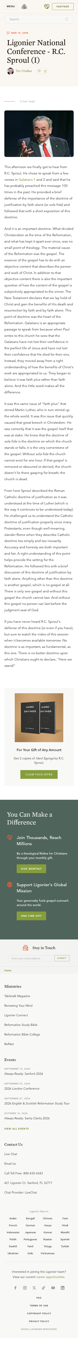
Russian (47, 1239)
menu (11, 6)
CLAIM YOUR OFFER (39, 774)
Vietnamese (48, 1253)
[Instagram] (25, 1288)
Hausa (47, 1225)
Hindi (65, 1225)
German (30, 1225)
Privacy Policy (39, 1321)
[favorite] (39, 71)
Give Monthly (31, 868)
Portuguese (30, 1239)
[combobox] (33, 19)
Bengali (30, 1218)
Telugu (48, 1246)
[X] (34, 1288)
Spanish (65, 1239)
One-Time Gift (31, 915)
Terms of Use (39, 1305)
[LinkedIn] (62, 1288)
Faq (39, 1297)
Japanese (30, 1232)
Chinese (47, 1218)
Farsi (65, 1218)
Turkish (65, 1246)
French (13, 1225)
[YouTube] (53, 1288)
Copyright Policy (39, 1313)
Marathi (65, 1232)
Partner (63, 6)
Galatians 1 (27, 179)
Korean (48, 1232)
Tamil (30, 1246)
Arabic (13, 1218)
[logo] (24, 6)
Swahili (13, 1246)
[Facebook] (15, 1288)
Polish (13, 1239)
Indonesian (13, 1232)
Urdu (30, 1253)
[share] (44, 71)
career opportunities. (50, 1277)
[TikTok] (43, 1288)
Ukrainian (13, 1253)
